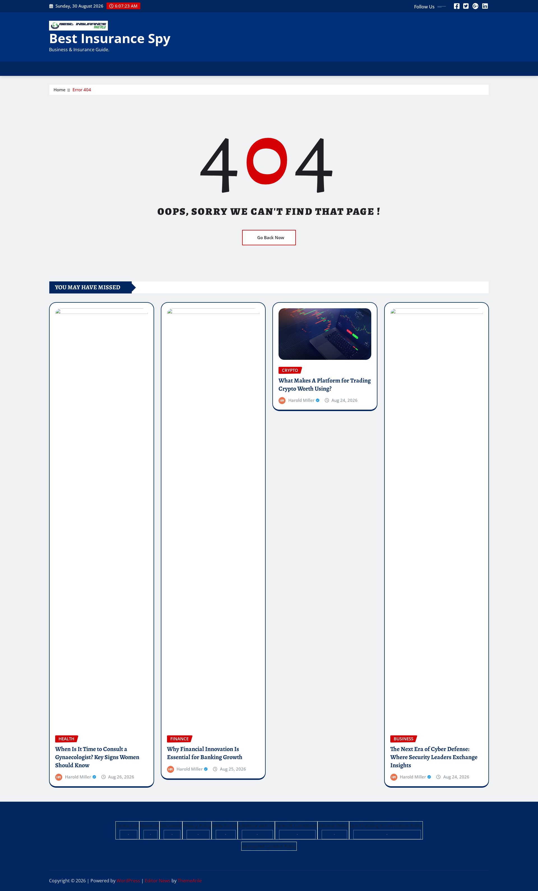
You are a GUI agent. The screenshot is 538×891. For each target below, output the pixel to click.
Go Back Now (270, 237)
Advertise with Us (256, 826)
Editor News (157, 881)
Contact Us (127, 826)
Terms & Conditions (296, 826)
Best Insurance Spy (109, 38)
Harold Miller (78, 777)
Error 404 (82, 89)
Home (60, 89)
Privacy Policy (197, 826)
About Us (149, 826)
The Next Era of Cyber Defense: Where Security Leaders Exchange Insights (433, 757)
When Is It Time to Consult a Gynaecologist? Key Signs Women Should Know (97, 757)
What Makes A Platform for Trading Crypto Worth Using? (325, 384)
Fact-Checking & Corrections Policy (386, 826)
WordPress (128, 881)
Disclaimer (171, 826)
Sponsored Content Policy (269, 846)
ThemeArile (190, 881)
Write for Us (224, 826)
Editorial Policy (333, 826)
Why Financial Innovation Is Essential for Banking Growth (204, 753)
